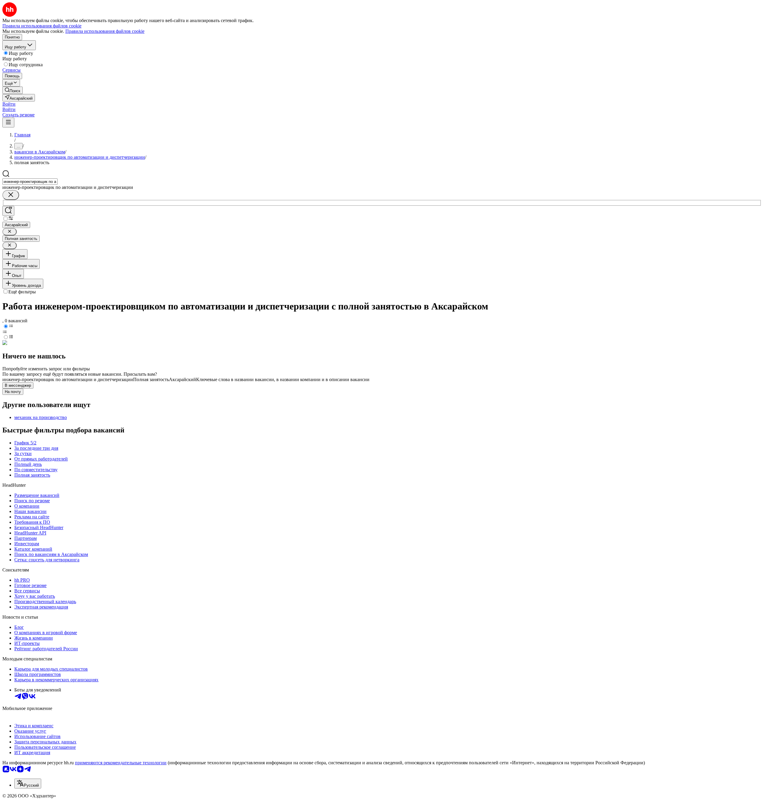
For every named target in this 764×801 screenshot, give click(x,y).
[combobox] (30, 181)
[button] (9, 104)
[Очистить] (10, 195)
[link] (12, 90)
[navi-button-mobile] (8, 122)
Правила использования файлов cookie (104, 31)
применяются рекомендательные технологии (121, 762)
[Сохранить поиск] (8, 211)
